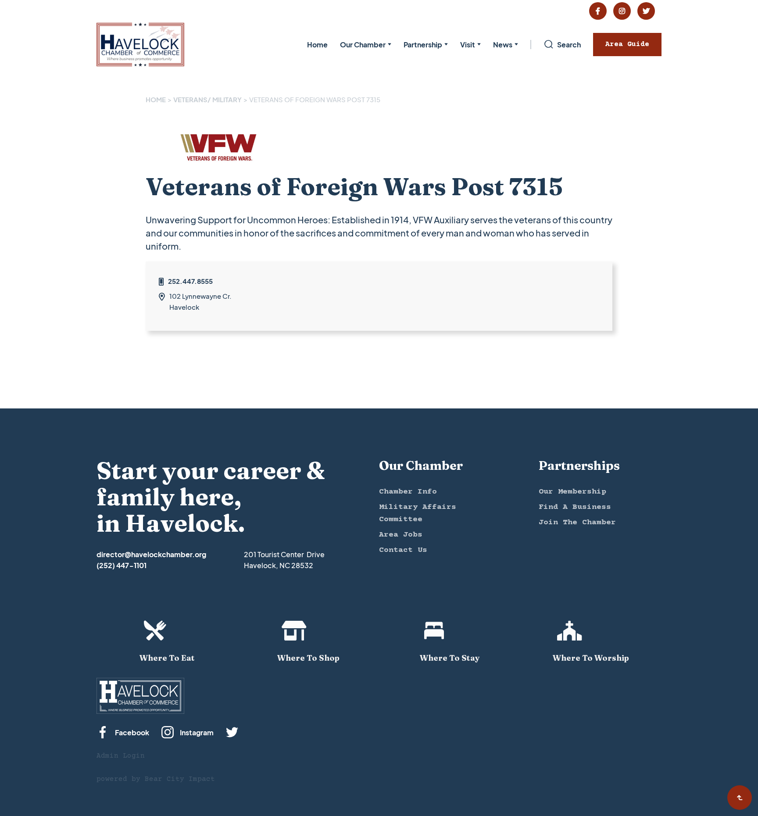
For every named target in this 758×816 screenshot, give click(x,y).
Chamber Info (408, 491)
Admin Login (121, 756)
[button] (365, 44)
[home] (140, 44)
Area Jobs (400, 534)
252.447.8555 (190, 281)
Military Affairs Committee (417, 513)
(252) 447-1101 (122, 565)
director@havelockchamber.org (151, 554)
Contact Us (403, 550)
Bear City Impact (180, 779)
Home (317, 44)
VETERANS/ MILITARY (207, 99)
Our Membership (572, 491)
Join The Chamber (577, 522)
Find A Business (575, 507)
